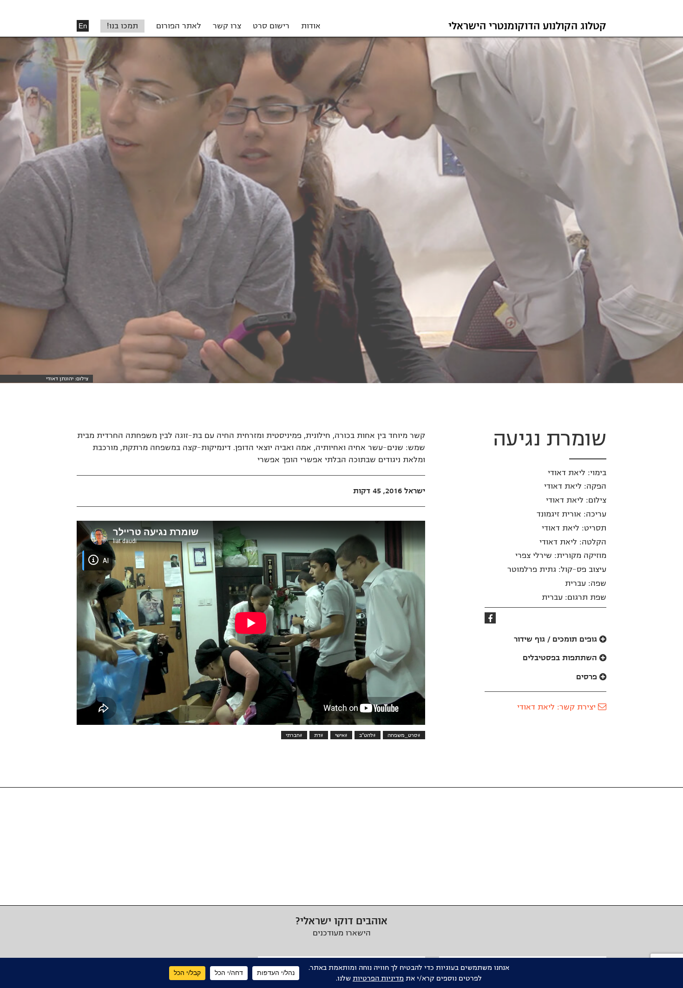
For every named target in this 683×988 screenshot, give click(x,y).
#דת (318, 735)
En (83, 26)
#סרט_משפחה (403, 735)
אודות (311, 26)
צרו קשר (227, 26)
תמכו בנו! (122, 26)
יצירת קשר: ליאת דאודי (557, 707)
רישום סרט (271, 26)
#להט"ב (367, 735)
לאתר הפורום (178, 26)
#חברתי (294, 735)
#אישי (341, 735)
